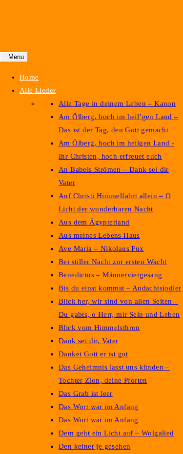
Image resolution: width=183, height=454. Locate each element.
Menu (16, 57)
